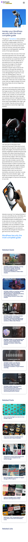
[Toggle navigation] (24, 3)
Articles (23, 404)
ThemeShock (12, 39)
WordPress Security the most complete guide (12, 236)
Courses (23, 254)
